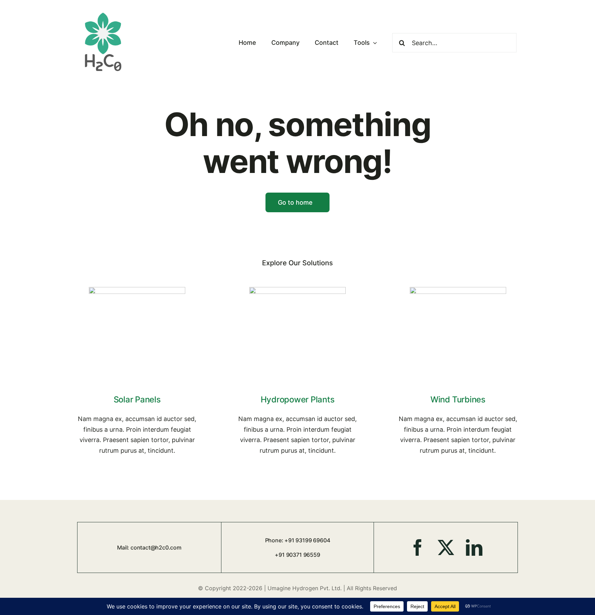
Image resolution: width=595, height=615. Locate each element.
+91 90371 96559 (297, 554)
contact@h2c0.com (156, 547)
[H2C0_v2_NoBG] (103, 12)
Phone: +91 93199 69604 (297, 540)
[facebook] (417, 547)
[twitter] (446, 547)
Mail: (124, 547)
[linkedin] (474, 547)
